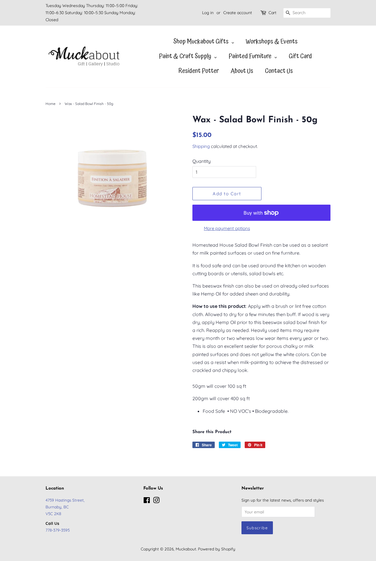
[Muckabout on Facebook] (146, 501)
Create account (237, 12)
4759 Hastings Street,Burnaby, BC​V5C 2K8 (65, 506)
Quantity (201, 161)
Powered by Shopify (216, 548)
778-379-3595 (58, 529)
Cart (272, 12)
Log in (208, 12)
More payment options (227, 228)
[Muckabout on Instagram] (156, 501)
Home (51, 103)
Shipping (201, 146)
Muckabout (186, 548)
